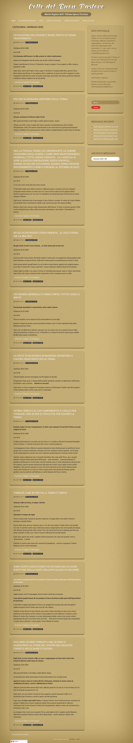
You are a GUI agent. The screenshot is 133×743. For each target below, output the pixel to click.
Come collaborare (53, 21)
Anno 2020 (27, 86)
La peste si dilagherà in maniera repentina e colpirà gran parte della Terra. (43, 357)
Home (13, 21)
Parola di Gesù (88, 21)
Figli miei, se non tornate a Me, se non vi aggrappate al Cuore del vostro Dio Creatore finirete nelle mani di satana (43, 645)
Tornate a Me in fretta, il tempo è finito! (40, 492)
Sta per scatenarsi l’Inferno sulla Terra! (40, 99)
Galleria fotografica (27, 21)
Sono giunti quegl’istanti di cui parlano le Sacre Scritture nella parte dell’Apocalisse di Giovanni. (46, 568)
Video (41, 21)
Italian (16, 741)
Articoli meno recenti (19, 734)
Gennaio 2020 (38, 86)
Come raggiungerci (71, 21)
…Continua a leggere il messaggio (26, 82)
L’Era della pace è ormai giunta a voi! (108, 133)
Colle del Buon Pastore (61, 739)
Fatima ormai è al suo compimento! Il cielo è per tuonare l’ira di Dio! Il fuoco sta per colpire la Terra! (44, 414)
